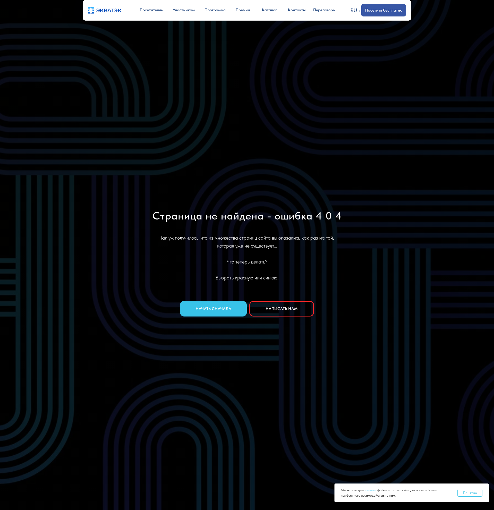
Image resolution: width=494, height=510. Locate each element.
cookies (371, 490)
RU (353, 10)
